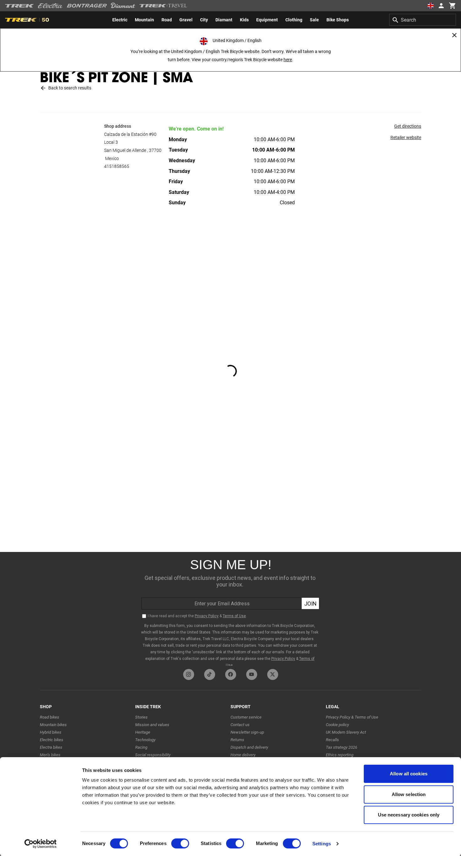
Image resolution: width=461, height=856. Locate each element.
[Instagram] (188, 674)
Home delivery (243, 754)
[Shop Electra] (50, 5)
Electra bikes (51, 747)
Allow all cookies (408, 773)
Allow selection (409, 794)
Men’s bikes (50, 754)
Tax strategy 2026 (341, 747)
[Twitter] (272, 674)
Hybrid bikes (50, 732)
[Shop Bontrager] (87, 6)
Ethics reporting (339, 754)
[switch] (180, 843)
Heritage (142, 732)
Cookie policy (337, 724)
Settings (321, 843)
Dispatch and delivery (249, 747)
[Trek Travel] (163, 6)
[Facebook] (230, 674)
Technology (145, 739)
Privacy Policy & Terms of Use (352, 717)
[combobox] (422, 20)
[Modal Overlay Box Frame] (230, 609)
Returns (237, 739)
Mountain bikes (53, 724)
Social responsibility (153, 754)
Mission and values (152, 724)
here (287, 59)
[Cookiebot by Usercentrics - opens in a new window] (40, 843)
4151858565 (116, 166)
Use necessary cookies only (409, 814)
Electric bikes (51, 739)
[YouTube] (251, 674)
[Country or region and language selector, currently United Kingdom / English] (430, 6)
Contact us (240, 724)
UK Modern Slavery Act (346, 732)
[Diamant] (123, 5)
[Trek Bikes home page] (19, 6)
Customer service (246, 717)
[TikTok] (209, 674)
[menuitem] (120, 19)
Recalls (332, 739)
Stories (141, 717)
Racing (141, 747)
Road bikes (49, 717)
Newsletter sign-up (247, 732)
